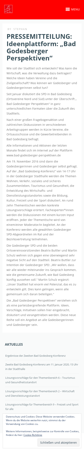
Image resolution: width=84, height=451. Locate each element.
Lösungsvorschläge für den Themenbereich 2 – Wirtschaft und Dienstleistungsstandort (40, 393)
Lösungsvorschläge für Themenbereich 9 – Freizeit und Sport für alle (41, 407)
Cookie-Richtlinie (32, 435)
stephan (20, 29)
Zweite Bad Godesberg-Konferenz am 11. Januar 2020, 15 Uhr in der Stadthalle (41, 367)
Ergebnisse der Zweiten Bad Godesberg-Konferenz (35, 355)
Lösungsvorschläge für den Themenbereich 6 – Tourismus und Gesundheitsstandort (40, 380)
